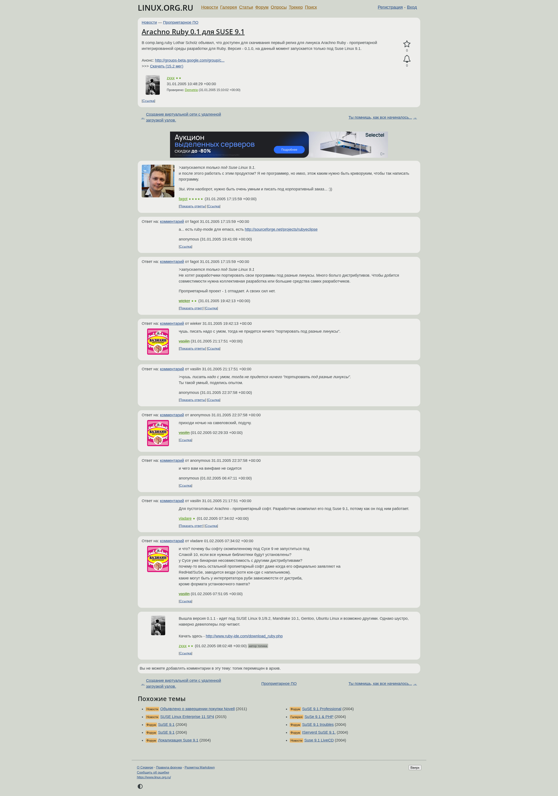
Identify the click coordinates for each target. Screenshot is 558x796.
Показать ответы (192, 206)
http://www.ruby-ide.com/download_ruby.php (244, 636)
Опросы (279, 7)
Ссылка (148, 101)
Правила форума (169, 767)
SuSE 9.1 (166, 724)
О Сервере (145, 767)
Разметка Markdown (200, 767)
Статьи (246, 7)
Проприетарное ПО (180, 22)
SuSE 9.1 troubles (318, 724)
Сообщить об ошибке (153, 772)
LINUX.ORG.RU (165, 7)
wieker (184, 301)
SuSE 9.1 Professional (321, 709)
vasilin (184, 341)
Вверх (415, 767)
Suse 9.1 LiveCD (319, 740)
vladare (185, 518)
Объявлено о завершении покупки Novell (197, 709)
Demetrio (191, 90)
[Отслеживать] (406, 58)
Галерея (228, 7)
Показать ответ (191, 308)
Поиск (311, 7)
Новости (209, 7)
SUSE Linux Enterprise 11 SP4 (187, 717)
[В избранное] (406, 44)
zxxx (171, 78)
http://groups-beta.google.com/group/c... (190, 60)
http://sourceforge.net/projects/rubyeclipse (281, 229)
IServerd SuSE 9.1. (319, 732)
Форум (262, 7)
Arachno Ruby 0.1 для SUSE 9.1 (193, 31)
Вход (412, 7)
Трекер (296, 7)
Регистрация (390, 7)
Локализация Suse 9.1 (178, 740)
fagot (183, 199)
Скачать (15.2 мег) (166, 66)
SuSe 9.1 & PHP (319, 717)
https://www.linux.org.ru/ (154, 777)
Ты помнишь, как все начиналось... (380, 117)
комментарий (172, 221)
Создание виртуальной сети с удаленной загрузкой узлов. (183, 117)
